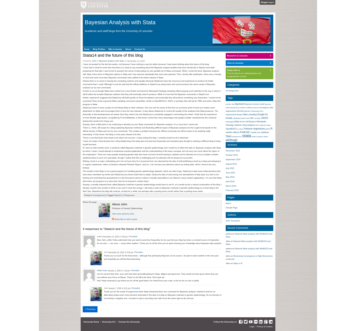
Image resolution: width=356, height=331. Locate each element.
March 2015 (231, 186)
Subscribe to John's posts (125, 219)
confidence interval (252, 107)
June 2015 (230, 173)
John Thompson (233, 221)
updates (260, 136)
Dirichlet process (244, 111)
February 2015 (232, 190)
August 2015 (231, 164)
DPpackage (255, 111)
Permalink (133, 236)
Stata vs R (237, 263)
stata (246, 135)
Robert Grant (102, 270)
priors (267, 129)
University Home (91, 322)
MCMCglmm (251, 122)
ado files (228, 104)
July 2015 (230, 168)
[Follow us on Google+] (265, 322)
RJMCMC (245, 132)
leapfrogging (230, 122)
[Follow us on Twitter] (245, 322)
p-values (240, 129)
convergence (264, 108)
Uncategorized (99, 195)
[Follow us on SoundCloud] (270, 322)
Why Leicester (115, 49)
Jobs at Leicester (235, 63)
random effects (232, 132)
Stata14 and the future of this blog (113, 55)
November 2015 (233, 151)
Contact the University (129, 322)
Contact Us (139, 49)
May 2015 (230, 177)
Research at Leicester (237, 56)
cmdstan (242, 107)
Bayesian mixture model (254, 104)
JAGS (264, 117)
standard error (237, 136)
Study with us (233, 70)
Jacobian (257, 118)
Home (87, 49)
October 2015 (232, 155)
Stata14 (117, 195)
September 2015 (233, 159)
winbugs (232, 140)
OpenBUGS (231, 129)
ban (233, 104)
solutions (265, 132)
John (94, 61)
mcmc (242, 121)
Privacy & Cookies (265, 326)
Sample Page (232, 208)
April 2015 (230, 181)
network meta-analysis (244, 125)
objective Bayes (265, 125)
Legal (251, 326)
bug (237, 107)
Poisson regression (254, 128)
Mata (236, 121)
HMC (252, 118)
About (128, 49)
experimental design (234, 114)
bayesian (239, 104)
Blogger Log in (267, 2)
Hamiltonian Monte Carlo (241, 118)
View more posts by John (123, 214)
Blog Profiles (99, 49)
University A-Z (108, 322)
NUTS (257, 125)
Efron (261, 111)
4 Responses (128, 195)
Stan (228, 136)
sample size (255, 132)
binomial (233, 107)
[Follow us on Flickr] (255, 322)
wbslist (265, 136)
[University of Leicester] (94, 6)
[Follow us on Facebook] (240, 322)
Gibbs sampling (249, 114)
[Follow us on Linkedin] (260, 322)
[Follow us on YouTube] (250, 322)
